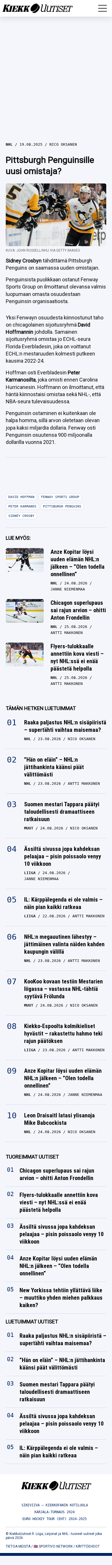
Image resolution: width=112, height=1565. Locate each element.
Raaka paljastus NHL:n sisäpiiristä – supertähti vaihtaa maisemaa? (65, 726)
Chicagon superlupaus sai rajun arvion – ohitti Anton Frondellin (78, 610)
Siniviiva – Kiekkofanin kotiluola (55, 1505)
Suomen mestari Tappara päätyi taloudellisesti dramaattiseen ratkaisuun (61, 812)
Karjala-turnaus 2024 (54, 1512)
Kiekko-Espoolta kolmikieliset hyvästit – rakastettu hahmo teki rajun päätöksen (63, 1033)
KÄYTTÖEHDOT (88, 1546)
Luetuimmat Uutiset (32, 1322)
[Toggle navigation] (102, 8)
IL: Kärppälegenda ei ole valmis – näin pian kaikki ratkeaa (63, 903)
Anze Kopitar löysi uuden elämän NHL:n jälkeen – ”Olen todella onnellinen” (78, 563)
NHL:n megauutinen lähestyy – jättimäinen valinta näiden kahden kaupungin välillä (64, 944)
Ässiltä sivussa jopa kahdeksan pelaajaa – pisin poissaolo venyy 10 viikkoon (62, 856)
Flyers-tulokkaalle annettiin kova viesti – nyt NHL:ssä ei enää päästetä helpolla (77, 657)
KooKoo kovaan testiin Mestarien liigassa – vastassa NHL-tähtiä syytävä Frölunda (63, 989)
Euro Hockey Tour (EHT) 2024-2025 (54, 1519)
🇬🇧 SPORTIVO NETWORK (53, 1546)
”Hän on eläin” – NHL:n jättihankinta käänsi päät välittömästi (54, 767)
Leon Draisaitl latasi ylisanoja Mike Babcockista (59, 1119)
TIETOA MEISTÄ (18, 1546)
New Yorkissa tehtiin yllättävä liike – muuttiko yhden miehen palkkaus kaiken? (61, 1298)
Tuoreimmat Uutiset (32, 1157)
